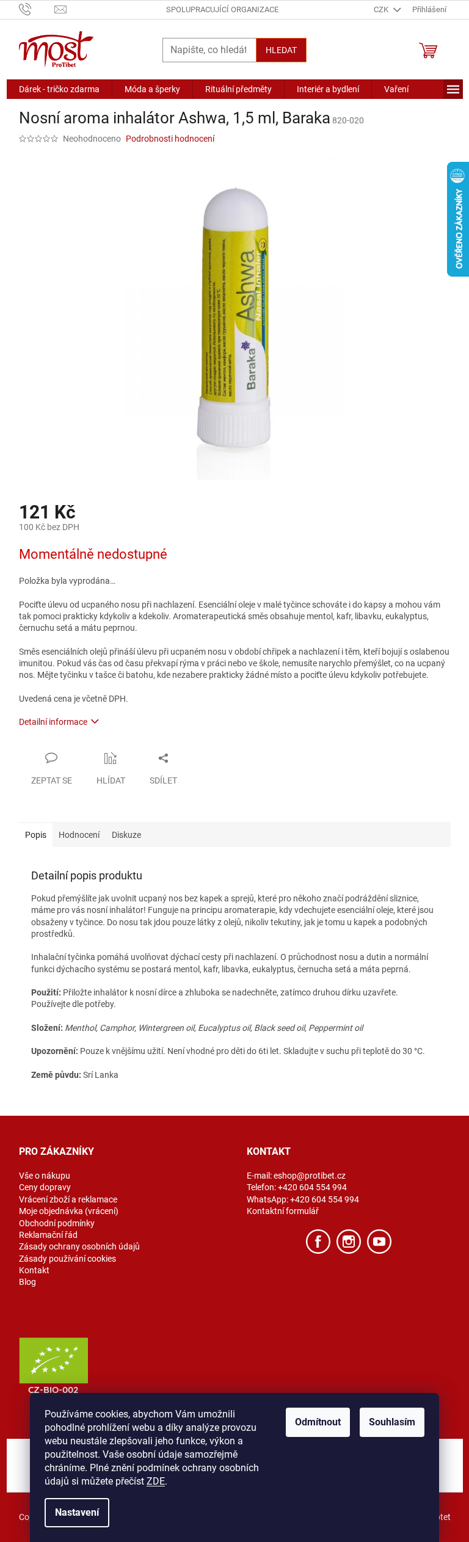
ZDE (156, 1481)
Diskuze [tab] (126, 835)
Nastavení (77, 1512)
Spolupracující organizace (222, 9)
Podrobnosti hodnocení (170, 139)
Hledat (281, 50)
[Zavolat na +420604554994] (37, 8)
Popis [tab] (35, 835)
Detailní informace (53, 722)
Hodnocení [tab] (79, 835)
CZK (382, 9)
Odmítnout (318, 1422)
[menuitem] (59, 89)
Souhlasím (392, 1422)
